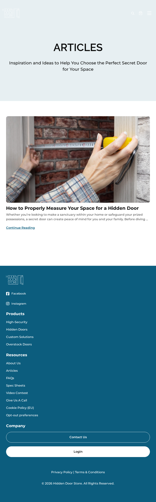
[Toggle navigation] (149, 13)
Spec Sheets (15, 385)
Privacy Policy (61, 472)
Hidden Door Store (67, 483)
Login (78, 451)
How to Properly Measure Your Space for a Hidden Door (72, 208)
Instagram (18, 303)
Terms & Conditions (90, 472)
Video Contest (17, 393)
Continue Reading (20, 228)
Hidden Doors (16, 329)
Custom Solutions (19, 337)
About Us (13, 363)
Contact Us (78, 437)
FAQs (10, 378)
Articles (12, 370)
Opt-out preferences (22, 415)
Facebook (18, 293)
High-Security (16, 322)
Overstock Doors (19, 344)
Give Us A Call (16, 400)
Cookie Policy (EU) (20, 408)
